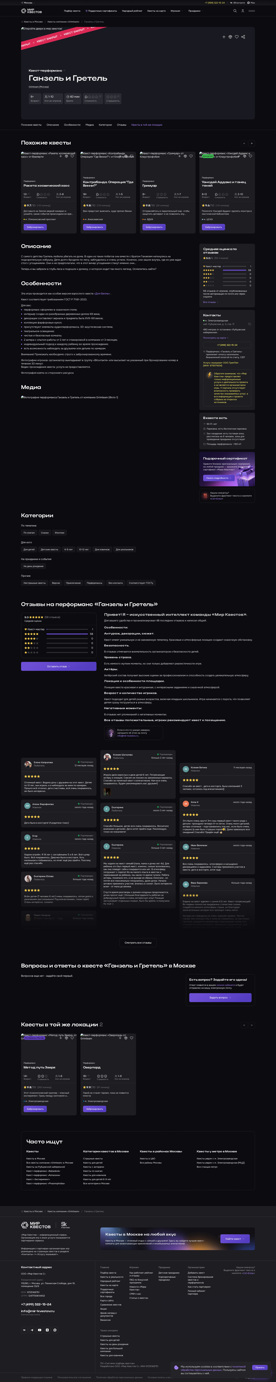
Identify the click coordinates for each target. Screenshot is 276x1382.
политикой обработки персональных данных (213, 1368)
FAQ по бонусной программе (139, 1281)
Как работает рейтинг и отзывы (141, 1274)
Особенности (72, 124)
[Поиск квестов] (235, 11)
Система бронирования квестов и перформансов (200, 1279)
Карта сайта (107, 1300)
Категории (105, 124)
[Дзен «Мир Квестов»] (47, 1330)
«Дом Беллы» (102, 293)
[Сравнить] (230, 37)
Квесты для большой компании (111, 1350)
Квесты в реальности (111, 1276)
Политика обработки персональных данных (119, 1377)
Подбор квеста (72, 10)
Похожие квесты (31, 124)
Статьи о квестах (139, 1298)
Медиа (90, 124)
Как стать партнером (199, 1286)
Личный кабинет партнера (196, 1292)
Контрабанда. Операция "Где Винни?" (108, 184)
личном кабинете (226, 985)
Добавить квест (196, 1272)
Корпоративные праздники (167, 1278)
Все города (106, 1296)
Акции (103, 1308)
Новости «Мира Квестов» (138, 1288)
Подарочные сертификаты (102, 10)
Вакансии (105, 1320)
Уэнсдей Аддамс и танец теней (224, 184)
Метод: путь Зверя (39, 1067)
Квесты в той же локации (146, 124)
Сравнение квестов (110, 1304)
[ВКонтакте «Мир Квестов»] (24, 1330)
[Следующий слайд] (252, 143)
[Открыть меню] (252, 11)
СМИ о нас (135, 1293)
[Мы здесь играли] (224, 37)
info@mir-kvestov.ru (127, 735)
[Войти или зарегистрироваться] (243, 11)
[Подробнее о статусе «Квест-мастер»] (53, 918)
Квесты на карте (156, 10)
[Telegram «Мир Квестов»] (32, 1330)
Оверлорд (92, 1067)
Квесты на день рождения (114, 1344)
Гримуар (149, 185)
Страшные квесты (110, 1335)
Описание (53, 124)
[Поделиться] (243, 37)
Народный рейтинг (132, 10)
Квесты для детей (109, 1340)
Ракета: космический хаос (46, 185)
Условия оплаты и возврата (162, 1377)
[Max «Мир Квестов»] (55, 1330)
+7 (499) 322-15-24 (36, 1304)
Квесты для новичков (111, 1355)
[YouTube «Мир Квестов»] (39, 1330)
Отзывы (121, 124)
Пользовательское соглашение (74, 1377)
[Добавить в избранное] (236, 37)
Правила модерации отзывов (36, 1377)
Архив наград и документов (108, 1314)
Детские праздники (169, 1272)
